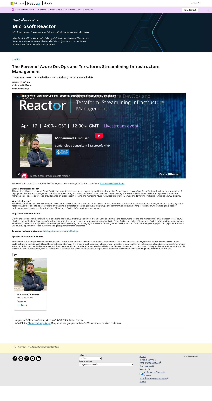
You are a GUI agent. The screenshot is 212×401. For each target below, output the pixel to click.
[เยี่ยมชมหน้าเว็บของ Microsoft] (18, 3)
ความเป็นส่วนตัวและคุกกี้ (150, 362)
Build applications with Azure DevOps (60, 231)
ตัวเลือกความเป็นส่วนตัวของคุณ (154, 374)
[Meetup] (21, 359)
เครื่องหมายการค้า (148, 359)
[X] (27, 359)
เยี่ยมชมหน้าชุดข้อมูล (38, 323)
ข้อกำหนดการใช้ (147, 366)
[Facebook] (15, 359)
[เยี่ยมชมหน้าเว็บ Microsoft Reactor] (34, 3)
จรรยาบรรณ (145, 369)
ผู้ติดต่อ (143, 356)
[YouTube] (33, 359)
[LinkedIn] (39, 359)
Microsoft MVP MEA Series (112, 183)
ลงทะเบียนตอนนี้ (190, 10)
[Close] (208, 10)
